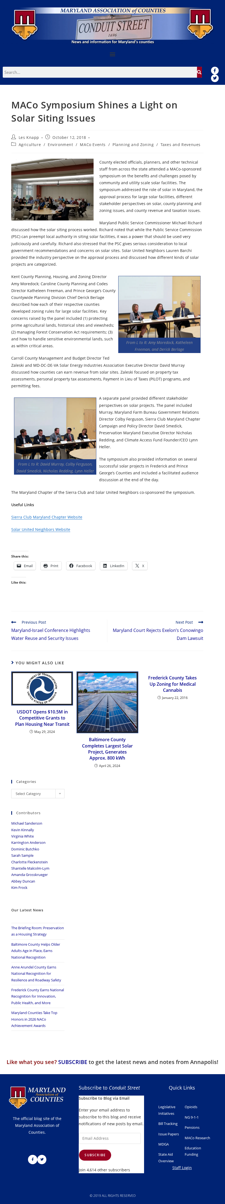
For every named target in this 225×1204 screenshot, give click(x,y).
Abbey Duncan (23, 881)
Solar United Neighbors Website (40, 529)
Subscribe (95, 1155)
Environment (60, 144)
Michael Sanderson (26, 823)
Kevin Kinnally (22, 829)
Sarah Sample (22, 855)
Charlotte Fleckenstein (29, 861)
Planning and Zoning (133, 144)
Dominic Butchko (25, 849)
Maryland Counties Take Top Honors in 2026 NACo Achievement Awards (34, 1019)
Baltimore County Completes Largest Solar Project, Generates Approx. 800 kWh (107, 749)
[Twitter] (215, 78)
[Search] (199, 72)
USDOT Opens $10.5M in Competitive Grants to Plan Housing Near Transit (42, 718)
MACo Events (93, 144)
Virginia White (22, 836)
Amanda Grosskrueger (29, 874)
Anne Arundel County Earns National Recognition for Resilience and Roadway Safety (36, 973)
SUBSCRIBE (72, 1062)
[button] (112, 53)
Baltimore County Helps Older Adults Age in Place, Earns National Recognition (35, 951)
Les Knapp (29, 137)
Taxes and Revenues (181, 144)
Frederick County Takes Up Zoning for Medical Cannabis (172, 684)
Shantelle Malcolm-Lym (30, 868)
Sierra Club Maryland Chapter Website (46, 517)
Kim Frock (19, 887)
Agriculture (30, 144)
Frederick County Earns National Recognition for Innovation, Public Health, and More (37, 996)
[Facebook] (215, 70)
